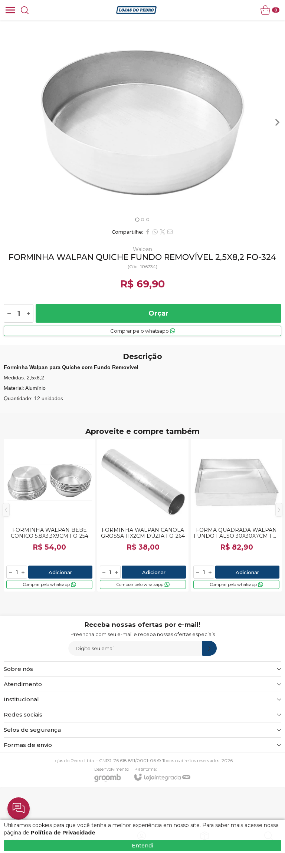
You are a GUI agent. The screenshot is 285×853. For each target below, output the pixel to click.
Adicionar (60, 572)
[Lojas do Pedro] (136, 10)
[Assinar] (209, 648)
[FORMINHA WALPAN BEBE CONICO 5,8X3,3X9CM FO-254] (49, 515)
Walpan (142, 249)
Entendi (142, 845)
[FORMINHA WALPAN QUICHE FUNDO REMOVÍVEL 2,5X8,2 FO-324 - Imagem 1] (142, 122)
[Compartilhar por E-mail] (170, 231)
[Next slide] (277, 122)
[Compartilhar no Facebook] (147, 231)
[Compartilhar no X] (162, 231)
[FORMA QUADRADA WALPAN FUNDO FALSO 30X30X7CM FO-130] (236, 515)
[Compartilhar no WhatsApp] (155, 231)
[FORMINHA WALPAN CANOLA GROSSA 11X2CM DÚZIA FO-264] (143, 515)
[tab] (137, 219)
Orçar (158, 313)
